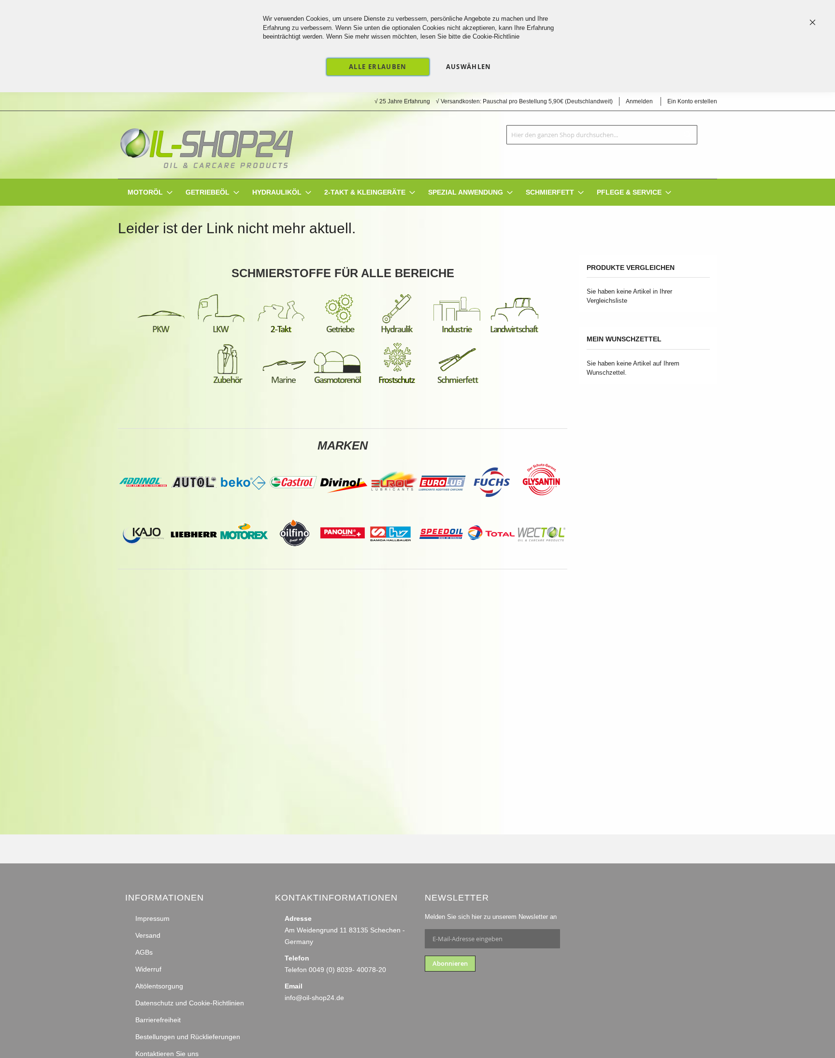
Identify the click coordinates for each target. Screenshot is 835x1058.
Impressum (152, 918)
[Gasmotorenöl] (338, 383)
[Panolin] (342, 555)
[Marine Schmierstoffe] (283, 383)
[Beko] (243, 504)
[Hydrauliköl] (397, 332)
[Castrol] (293, 504)
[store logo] (206, 145)
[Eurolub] (442, 504)
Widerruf (148, 969)
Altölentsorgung (159, 986)
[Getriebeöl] (341, 332)
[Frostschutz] (398, 383)
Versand (147, 935)
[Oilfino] (294, 555)
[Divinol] (343, 504)
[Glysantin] (541, 504)
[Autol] (195, 504)
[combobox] (601, 134)
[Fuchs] (492, 504)
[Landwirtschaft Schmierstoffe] (514, 332)
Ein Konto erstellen (692, 101)
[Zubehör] (227, 383)
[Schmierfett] (457, 383)
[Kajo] (143, 555)
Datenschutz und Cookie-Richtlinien (189, 1003)
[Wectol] (542, 555)
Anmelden (639, 101)
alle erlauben (378, 66)
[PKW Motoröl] (161, 332)
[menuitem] (145, 192)
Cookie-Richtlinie (496, 36)
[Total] (491, 555)
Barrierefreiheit (158, 1020)
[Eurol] (394, 504)
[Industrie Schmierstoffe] (456, 332)
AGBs (144, 952)
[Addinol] (142, 504)
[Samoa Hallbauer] (391, 555)
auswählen (468, 66)
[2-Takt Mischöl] (281, 332)
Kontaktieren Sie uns (167, 1054)
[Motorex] (244, 555)
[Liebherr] (194, 555)
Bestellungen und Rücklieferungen (187, 1037)
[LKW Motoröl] (221, 332)
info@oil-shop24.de (314, 998)
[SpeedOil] (441, 555)
